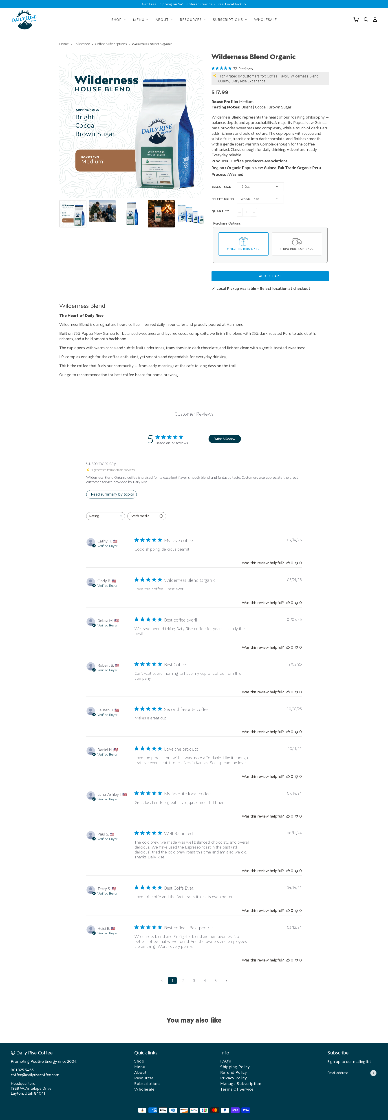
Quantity (220, 211)
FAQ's (225, 1061)
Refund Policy (233, 1072)
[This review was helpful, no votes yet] (288, 563)
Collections (81, 44)
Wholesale (144, 1089)
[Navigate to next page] (226, 980)
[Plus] (254, 212)
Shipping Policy (235, 1067)
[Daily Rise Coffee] (24, 19)
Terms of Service (237, 1089)
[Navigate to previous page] (161, 980)
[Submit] (373, 1073)
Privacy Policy (233, 1078)
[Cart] (356, 19)
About (140, 1072)
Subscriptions (147, 1083)
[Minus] (239, 212)
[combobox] (105, 516)
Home (64, 44)
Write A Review (224, 439)
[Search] (366, 19)
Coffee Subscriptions (111, 44)
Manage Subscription (240, 1083)
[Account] (375, 19)
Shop (139, 1061)
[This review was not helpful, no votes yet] (296, 563)
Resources (144, 1078)
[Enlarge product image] (131, 125)
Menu (139, 1067)
